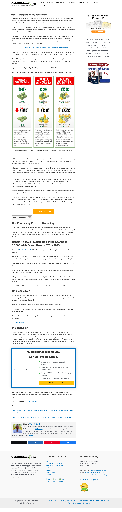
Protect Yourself (32, 401)
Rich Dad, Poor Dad (25, 250)
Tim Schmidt (35, 424)
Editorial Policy (105, 501)
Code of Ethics (94, 501)
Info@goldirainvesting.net (100, 475)
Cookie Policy (51, 501)
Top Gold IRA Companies (54, 463)
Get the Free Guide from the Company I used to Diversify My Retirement (46, 47)
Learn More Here (20, 322)
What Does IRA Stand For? (54, 466)
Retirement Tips (44, 5)
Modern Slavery (72, 501)
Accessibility (83, 501)
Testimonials (50, 468)
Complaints (86, 503)
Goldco (30, 436)
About (48, 461)
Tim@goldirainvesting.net (98, 470)
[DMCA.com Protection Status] (84, 487)
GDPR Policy (62, 501)
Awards (48, 470)
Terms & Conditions (74, 503)
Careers (48, 474)
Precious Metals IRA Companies (65, 2)
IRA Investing (39, 429)
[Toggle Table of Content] (29, 217)
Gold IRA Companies (46, 2)
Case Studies (50, 472)
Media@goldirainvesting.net (94, 472)
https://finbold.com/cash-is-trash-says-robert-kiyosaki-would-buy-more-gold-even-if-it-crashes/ (42, 417)
